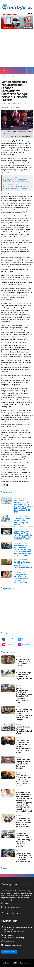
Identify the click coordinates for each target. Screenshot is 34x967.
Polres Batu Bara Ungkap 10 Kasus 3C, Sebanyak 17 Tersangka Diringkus (23, 764)
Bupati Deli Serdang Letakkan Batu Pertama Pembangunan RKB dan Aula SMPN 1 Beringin (24, 714)
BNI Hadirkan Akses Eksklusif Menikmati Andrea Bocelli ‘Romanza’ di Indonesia (15, 187)
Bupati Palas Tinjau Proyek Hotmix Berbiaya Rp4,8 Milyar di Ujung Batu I (24, 676)
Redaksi (7, 904)
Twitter (24, 639)
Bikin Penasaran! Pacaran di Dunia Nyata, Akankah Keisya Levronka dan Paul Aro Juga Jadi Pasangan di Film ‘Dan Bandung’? (23, 550)
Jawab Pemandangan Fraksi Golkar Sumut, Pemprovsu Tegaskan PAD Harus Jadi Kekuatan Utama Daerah (24, 695)
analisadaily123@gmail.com (13, 945)
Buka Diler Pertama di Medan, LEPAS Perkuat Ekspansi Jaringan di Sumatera (16, 180)
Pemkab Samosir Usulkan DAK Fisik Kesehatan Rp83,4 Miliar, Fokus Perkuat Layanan (23, 822)
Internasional (17, 77)
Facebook (10, 639)
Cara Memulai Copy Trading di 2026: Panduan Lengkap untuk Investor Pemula (23, 565)
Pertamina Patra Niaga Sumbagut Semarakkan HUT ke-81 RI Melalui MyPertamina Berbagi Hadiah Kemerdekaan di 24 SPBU (23, 506)
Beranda (6, 77)
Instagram (25, 644)
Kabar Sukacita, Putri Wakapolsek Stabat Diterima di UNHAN (23, 662)
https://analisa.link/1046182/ (10, 107)
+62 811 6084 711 (9, 941)
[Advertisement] (17, 49)
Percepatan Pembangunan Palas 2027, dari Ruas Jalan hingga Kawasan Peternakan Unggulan (24, 839)
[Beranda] (17, 7)
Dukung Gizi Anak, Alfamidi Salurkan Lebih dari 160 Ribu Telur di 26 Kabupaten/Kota (21, 578)
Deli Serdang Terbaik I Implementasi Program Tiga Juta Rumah (22, 522)
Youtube (9, 644)
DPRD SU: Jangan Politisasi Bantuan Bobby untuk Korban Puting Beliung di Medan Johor (23, 780)
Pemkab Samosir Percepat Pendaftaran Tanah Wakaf (24, 730)
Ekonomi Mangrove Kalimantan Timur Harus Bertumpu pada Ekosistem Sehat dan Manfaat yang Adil (23, 535)
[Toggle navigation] (4, 70)
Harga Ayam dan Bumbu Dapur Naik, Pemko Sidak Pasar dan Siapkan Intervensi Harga (24, 857)
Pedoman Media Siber (12, 907)
